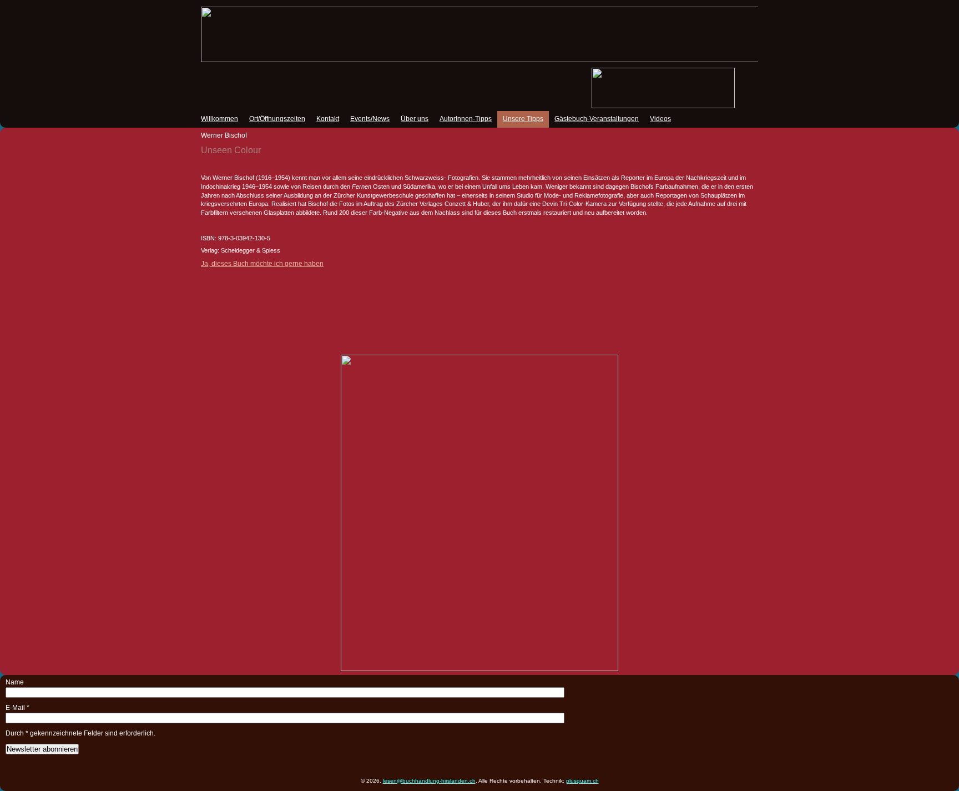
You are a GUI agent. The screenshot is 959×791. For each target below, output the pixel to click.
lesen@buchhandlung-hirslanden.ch (429, 781)
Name (15, 682)
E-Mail (17, 708)
